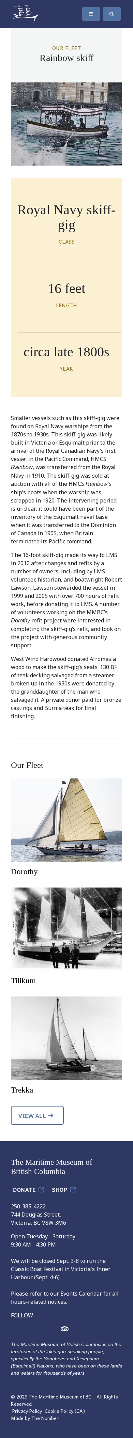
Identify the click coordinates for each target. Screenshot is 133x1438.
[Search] (112, 14)
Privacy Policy (27, 1410)
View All (32, 1115)
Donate (25, 1189)
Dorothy (24, 871)
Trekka (22, 1089)
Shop (60, 1189)
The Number (45, 1418)
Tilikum (23, 980)
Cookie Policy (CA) (65, 1410)
